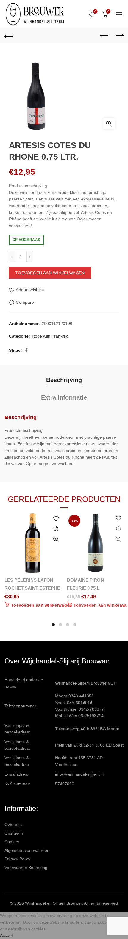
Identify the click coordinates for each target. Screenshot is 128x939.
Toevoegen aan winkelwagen (50, 272)
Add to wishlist (30, 289)
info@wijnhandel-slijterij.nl (79, 774)
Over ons (13, 824)
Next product (119, 36)
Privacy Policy (17, 859)
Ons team (13, 833)
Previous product (104, 36)
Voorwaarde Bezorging (25, 867)
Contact (11, 841)
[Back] (8, 36)
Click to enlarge (109, 123)
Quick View (56, 539)
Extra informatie (64, 397)
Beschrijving (64, 380)
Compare (25, 302)
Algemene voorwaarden (26, 850)
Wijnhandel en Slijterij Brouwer (53, 903)
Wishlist (95, 11)
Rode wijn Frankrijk (50, 336)
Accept (6, 935)
